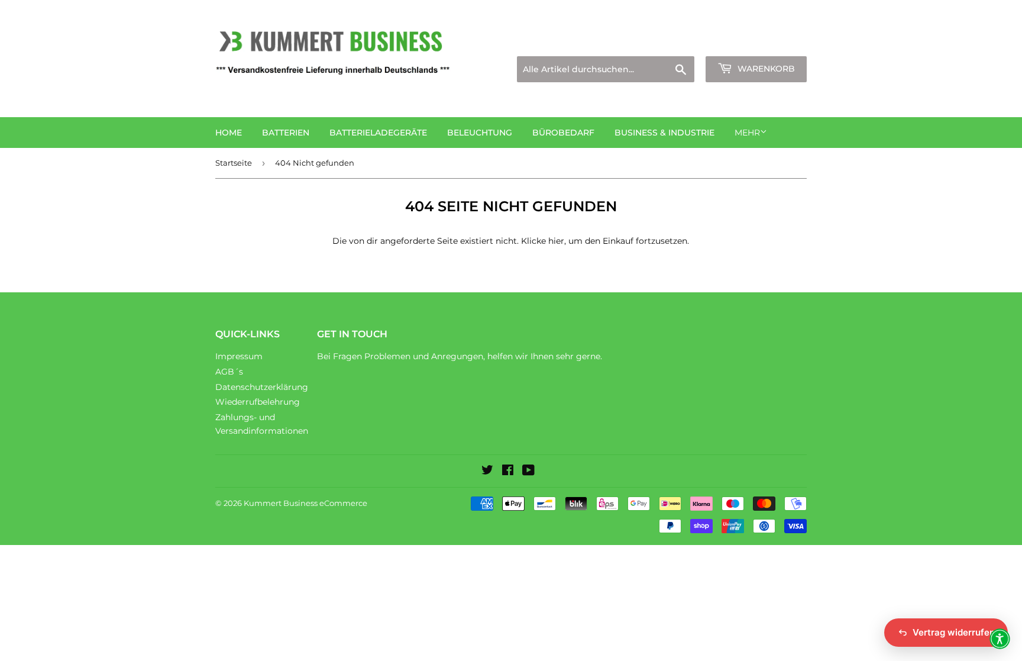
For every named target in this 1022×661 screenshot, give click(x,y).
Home (228, 132)
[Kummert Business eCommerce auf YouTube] (528, 471)
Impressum (239, 356)
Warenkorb (765, 68)
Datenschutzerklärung (261, 387)
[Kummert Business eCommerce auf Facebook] (508, 471)
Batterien (285, 132)
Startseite (233, 162)
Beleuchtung (479, 132)
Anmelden (703, 41)
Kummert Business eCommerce (305, 503)
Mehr (747, 132)
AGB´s (229, 371)
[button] (999, 638)
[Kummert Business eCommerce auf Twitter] (487, 471)
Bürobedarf (563, 132)
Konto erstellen (778, 41)
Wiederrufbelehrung (257, 401)
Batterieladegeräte (378, 132)
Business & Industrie (664, 132)
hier (556, 241)
